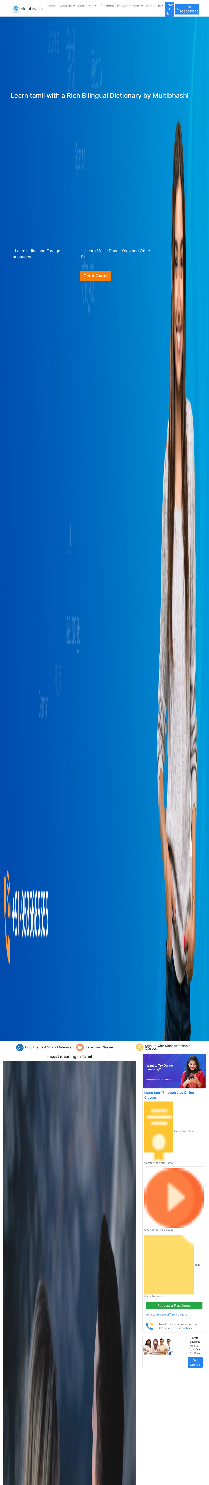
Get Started (195, 1362)
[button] (67, 6)
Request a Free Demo (174, 1305)
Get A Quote (95, 275)
